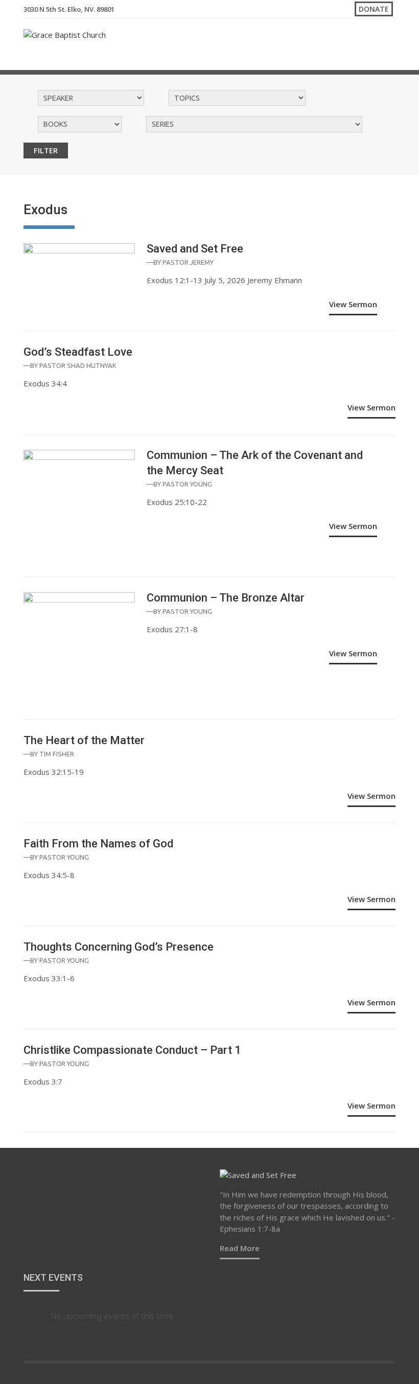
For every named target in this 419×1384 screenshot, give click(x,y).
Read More (240, 1248)
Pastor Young (187, 484)
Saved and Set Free (195, 248)
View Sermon (353, 304)
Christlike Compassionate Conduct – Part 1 (132, 1050)
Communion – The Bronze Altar (226, 597)
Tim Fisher (56, 753)
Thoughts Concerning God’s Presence (119, 946)
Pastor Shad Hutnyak (78, 365)
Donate (374, 9)
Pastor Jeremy (188, 262)
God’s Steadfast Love (78, 351)
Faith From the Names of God (98, 843)
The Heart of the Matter (84, 740)
